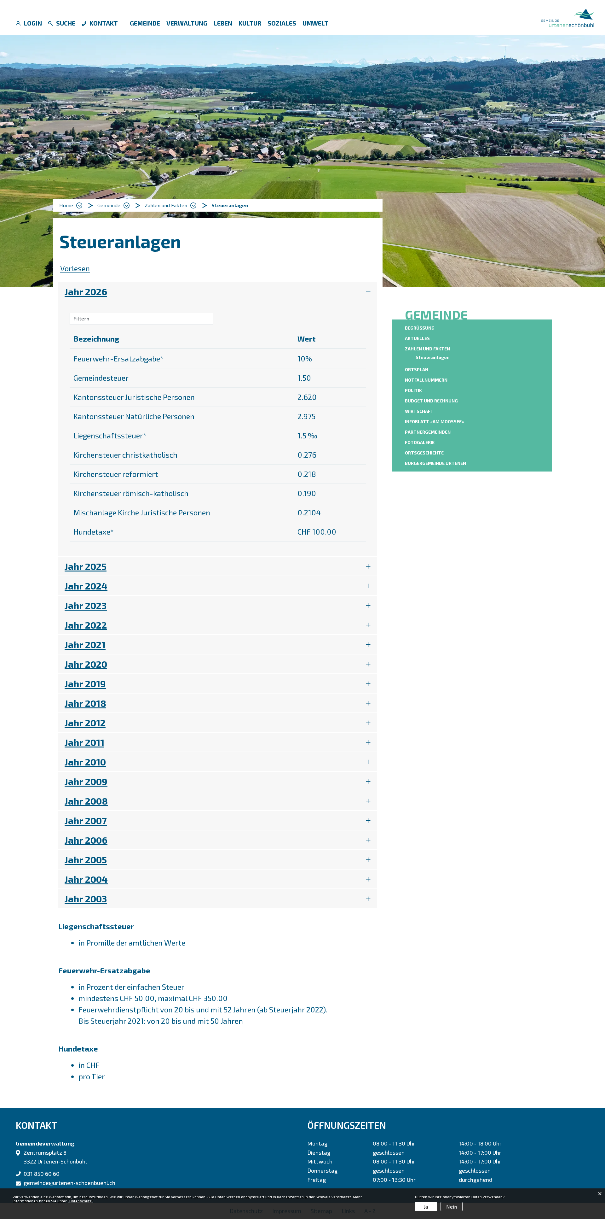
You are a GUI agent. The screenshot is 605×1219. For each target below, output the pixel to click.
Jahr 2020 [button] (86, 664)
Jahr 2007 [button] (86, 820)
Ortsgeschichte (424, 452)
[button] (113, 205)
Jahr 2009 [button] (86, 781)
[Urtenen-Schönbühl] (567, 16)
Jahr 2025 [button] (86, 566)
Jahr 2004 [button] (86, 879)
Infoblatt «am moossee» (434, 421)
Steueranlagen (433, 357)
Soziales (282, 23)
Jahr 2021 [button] (85, 644)
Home (66, 205)
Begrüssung (420, 328)
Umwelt (315, 23)
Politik (413, 390)
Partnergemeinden (428, 432)
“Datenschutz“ (80, 1200)
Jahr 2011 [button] (84, 742)
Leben (223, 23)
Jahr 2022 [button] (86, 624)
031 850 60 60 (42, 1173)
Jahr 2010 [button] (85, 761)
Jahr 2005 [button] (86, 859)
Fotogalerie (420, 442)
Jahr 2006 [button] (86, 840)
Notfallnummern (426, 380)
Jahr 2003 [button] (86, 898)
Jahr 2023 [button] (86, 605)
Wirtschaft (419, 411)
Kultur (250, 23)
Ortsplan (416, 369)
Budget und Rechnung (431, 400)
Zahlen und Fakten (427, 348)
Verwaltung (186, 23)
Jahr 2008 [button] (86, 800)
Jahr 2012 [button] (85, 722)
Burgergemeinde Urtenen (435, 463)
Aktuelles (417, 338)
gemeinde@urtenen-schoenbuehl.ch (69, 1182)
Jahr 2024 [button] (86, 585)
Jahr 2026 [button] (86, 291)
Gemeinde (145, 23)
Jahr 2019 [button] (85, 683)
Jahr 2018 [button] (85, 703)
